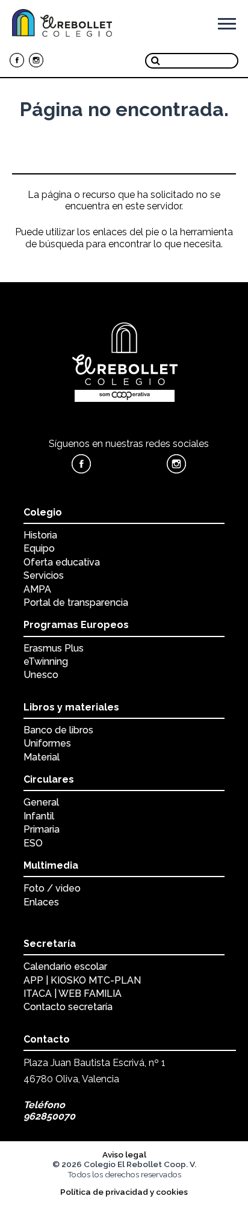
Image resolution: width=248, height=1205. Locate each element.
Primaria (41, 829)
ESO (33, 843)
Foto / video (52, 888)
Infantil (38, 816)
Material (41, 757)
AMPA (37, 589)
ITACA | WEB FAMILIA (72, 993)
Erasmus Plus (53, 648)
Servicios (43, 575)
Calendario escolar (65, 966)
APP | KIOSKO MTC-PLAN (82, 980)
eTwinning (45, 661)
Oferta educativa (61, 562)
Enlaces (41, 902)
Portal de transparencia (75, 602)
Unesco (40, 674)
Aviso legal (124, 1154)
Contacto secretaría (68, 1006)
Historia (40, 535)
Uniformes (47, 743)
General (41, 802)
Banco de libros (58, 730)
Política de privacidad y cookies (124, 1192)
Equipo (39, 548)
